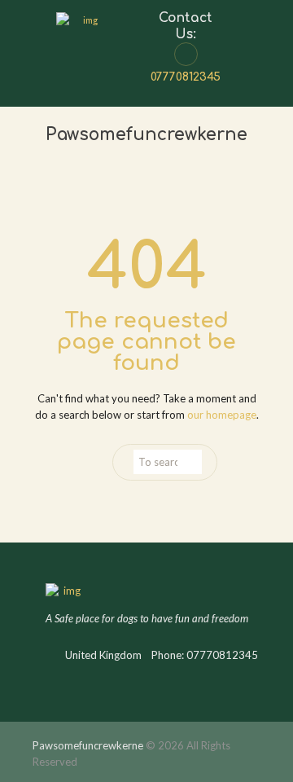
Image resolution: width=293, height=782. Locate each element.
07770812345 (186, 77)
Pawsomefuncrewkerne (88, 745)
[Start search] (190, 462)
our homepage (221, 414)
